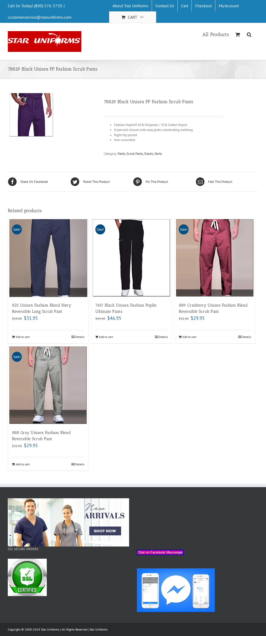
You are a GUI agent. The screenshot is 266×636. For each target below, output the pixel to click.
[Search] (249, 34)
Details (79, 337)
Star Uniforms (98, 629)
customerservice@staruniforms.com (39, 17)
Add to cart (23, 337)
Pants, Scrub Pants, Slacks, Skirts (140, 153)
